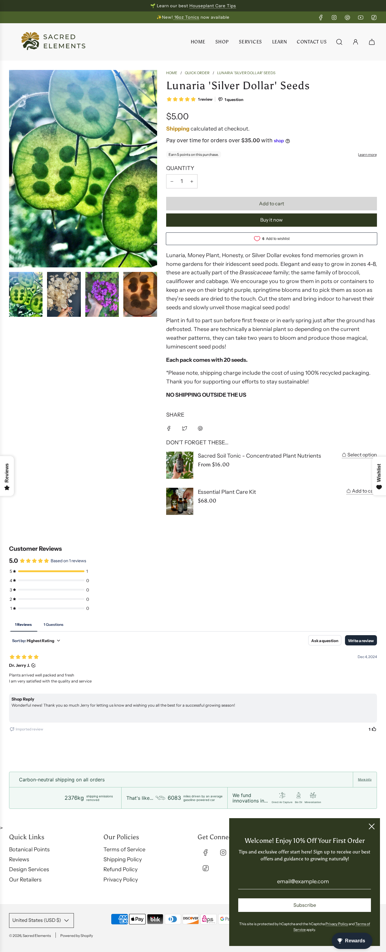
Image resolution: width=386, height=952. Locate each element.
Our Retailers (25, 879)
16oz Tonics (186, 17)
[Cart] (372, 42)
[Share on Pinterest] (200, 428)
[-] (171, 181)
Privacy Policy (120, 879)
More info (365, 779)
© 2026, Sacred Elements (30, 935)
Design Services (29, 869)
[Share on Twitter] (184, 428)
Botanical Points (29, 849)
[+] (191, 181)
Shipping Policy (122, 859)
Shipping (177, 128)
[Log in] (355, 42)
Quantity (180, 168)
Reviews (19, 859)
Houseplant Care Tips (212, 5)
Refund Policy (120, 869)
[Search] (339, 42)
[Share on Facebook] (169, 428)
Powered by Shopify (76, 935)
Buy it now (271, 220)
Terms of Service (124, 849)
